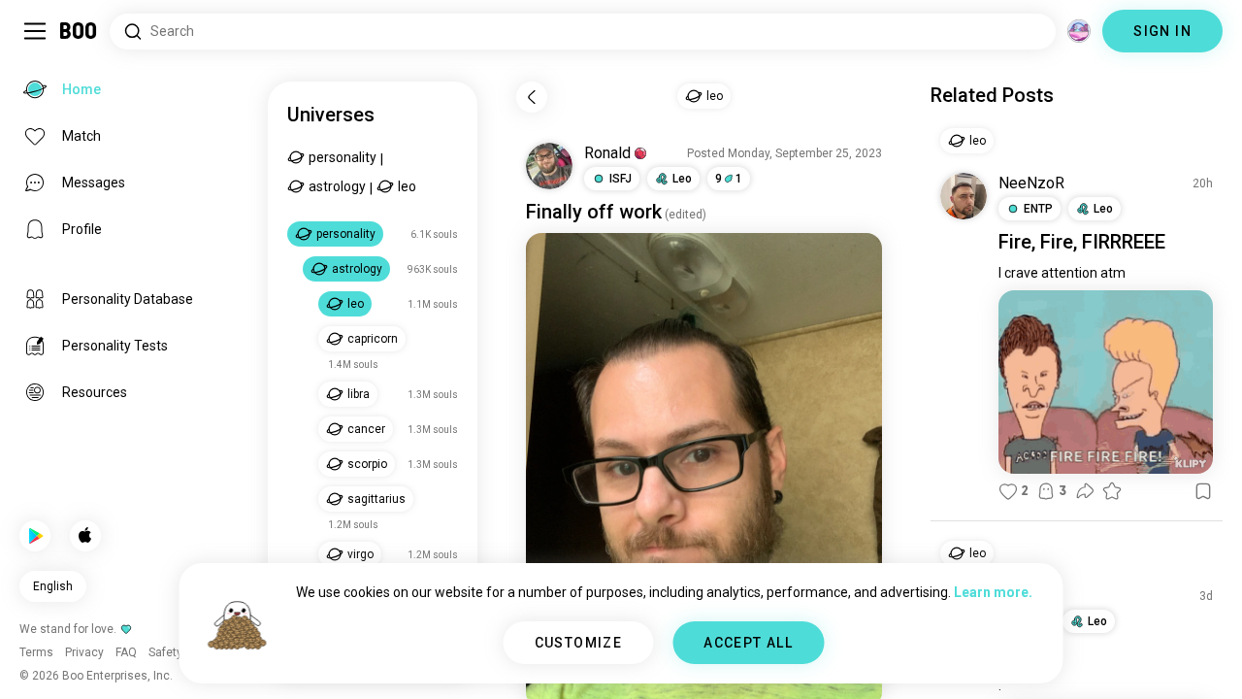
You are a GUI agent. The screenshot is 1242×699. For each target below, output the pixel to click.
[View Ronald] (549, 166)
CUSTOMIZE (579, 642)
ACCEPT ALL (748, 642)
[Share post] (1085, 491)
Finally (554, 211)
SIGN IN (1162, 31)
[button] (640, 153)
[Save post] (1203, 491)
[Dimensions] (1079, 31)
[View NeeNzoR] (963, 196)
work (640, 211)
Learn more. (993, 592)
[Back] (531, 97)
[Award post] (1112, 491)
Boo (79, 31)
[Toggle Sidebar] (35, 31)
